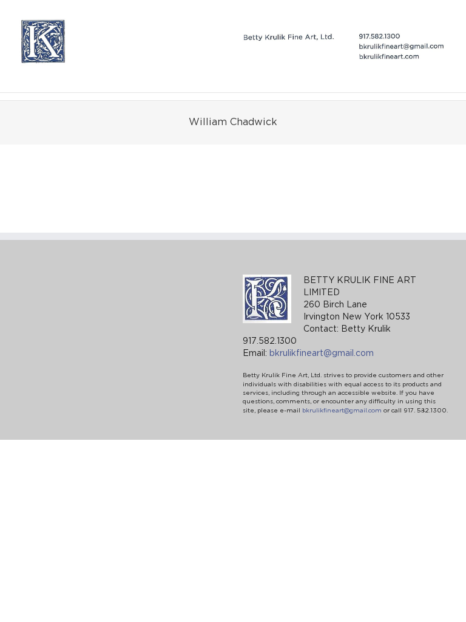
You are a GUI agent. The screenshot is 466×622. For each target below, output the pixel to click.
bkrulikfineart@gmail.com (321, 353)
